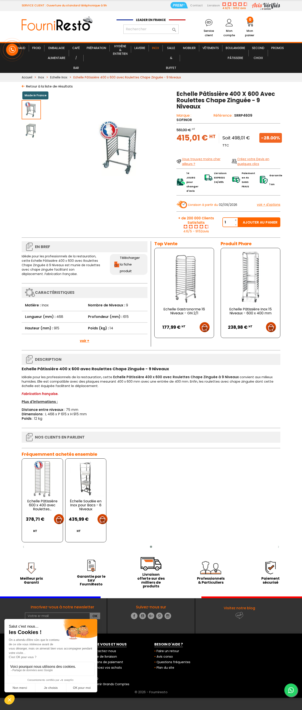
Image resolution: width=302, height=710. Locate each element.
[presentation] (23, 547)
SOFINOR (184, 119)
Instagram (167, 616)
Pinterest (159, 616)
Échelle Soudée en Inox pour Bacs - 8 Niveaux (85, 505)
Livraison (213, 5)
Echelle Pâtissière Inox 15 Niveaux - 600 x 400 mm (250, 311)
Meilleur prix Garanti (31, 580)
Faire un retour (168, 651)
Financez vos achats (106, 667)
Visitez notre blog (239, 608)
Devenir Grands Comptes (109, 684)
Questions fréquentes (173, 662)
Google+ (151, 616)
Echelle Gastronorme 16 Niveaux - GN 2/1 (184, 311)
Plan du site (165, 667)
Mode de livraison (103, 656)
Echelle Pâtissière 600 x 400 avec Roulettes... (42, 505)
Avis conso (165, 656)
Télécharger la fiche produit (130, 264)
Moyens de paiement (106, 662)
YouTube (142, 616)
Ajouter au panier (260, 222)
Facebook (134, 616)
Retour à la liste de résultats (49, 86)
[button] (151, 547)
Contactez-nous (103, 651)
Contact (196, 5)
